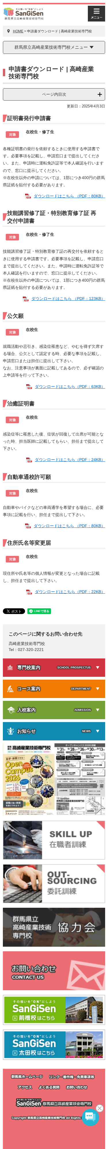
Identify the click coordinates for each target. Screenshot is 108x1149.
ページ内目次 (54, 94)
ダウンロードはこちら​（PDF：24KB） (70, 459)
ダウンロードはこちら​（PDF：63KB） (70, 386)
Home (18, 31)
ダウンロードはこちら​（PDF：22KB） (70, 591)
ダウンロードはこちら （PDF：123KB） (68, 298)
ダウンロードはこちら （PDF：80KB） (69, 196)
